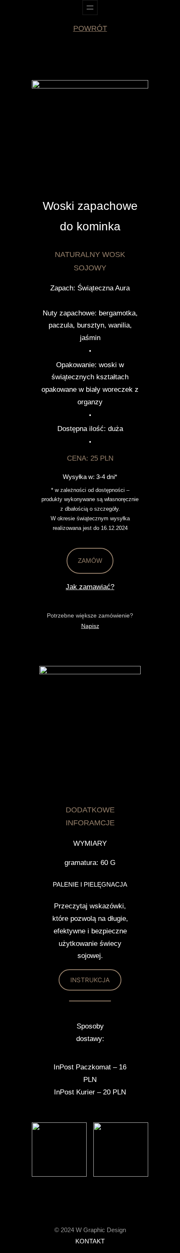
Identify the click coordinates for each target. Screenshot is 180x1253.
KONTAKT (90, 1241)
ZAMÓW (90, 560)
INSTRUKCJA (90, 980)
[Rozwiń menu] (90, 7)
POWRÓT (90, 28)
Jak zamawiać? (90, 587)
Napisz (90, 626)
